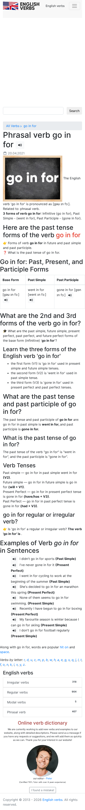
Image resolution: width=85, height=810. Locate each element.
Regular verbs (41, 692)
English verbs (52, 800)
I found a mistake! (42, 790)
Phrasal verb (41, 712)
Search (74, 111)
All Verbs (12, 126)
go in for (29, 126)
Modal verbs (41, 702)
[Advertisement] (42, 62)
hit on (64, 647)
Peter (49, 778)
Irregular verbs (41, 682)
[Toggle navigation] (74, 6)
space (4, 652)
